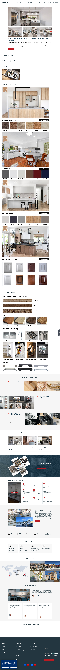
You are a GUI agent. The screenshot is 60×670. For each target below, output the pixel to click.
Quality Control (32, 649)
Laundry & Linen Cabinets (20, 647)
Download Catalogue (42, 468)
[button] (9, 31)
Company (3, 657)
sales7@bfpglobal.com (20, 659)
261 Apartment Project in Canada (34, 569)
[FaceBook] (25, 665)
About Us (37, 521)
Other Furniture (18, 652)
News (3, 649)
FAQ (2, 647)
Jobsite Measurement (33, 643)
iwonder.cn (42, 668)
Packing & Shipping (33, 650)
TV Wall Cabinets (18, 649)
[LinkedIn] (32, 665)
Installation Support (33, 652)
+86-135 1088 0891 (20, 657)
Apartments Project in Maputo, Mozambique (52, 580)
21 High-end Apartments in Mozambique (35, 580)
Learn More (10, 449)
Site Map (34, 668)
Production (3, 654)
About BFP (3, 643)
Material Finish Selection (33, 646)
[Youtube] (28, 665)
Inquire (11, 48)
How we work (14, 492)
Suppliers (3, 646)
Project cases (4, 659)
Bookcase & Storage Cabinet (20, 650)
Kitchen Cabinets (18, 643)
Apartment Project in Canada (49, 569)
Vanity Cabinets (18, 646)
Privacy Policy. (52, 657)
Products (3, 656)
